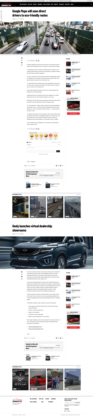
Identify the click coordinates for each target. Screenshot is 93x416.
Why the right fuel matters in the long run (76, 90)
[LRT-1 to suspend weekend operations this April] (55, 207)
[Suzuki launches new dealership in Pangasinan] (72, 379)
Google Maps (33, 161)
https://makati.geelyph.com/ (35, 326)
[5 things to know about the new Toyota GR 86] (38, 379)
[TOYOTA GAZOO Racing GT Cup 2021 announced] (53, 357)
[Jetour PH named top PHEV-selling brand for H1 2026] (68, 85)
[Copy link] (22, 65)
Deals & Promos (33, 402)
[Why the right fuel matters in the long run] (68, 92)
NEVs (42, 402)
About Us (24, 414)
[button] (89, 1)
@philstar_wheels (74, 98)
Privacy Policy (46, 175)
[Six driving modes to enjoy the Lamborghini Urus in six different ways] (34, 185)
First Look (25, 165)
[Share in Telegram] (22, 63)
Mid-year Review (33, 399)
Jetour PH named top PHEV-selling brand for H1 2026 (76, 83)
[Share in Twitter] (22, 60)
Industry (73, 78)
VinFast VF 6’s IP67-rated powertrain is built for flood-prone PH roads (76, 69)
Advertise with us (14, 414)
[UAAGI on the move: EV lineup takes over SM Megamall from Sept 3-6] (68, 78)
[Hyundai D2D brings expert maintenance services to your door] (55, 379)
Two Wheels (50, 402)
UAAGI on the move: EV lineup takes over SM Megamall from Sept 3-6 (76, 76)
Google (28, 161)
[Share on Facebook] (22, 58)
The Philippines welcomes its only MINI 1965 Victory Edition (76, 62)
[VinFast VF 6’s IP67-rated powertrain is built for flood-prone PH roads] (68, 71)
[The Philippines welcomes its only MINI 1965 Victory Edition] (68, 64)
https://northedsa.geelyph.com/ (36, 328)
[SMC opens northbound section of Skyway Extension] (38, 207)
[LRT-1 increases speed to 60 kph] (20, 207)
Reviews (33, 186)
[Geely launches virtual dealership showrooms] (53, 185)
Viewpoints (53, 399)
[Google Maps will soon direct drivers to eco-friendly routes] (34, 357)
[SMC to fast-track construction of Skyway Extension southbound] (72, 207)
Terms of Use (51, 175)
